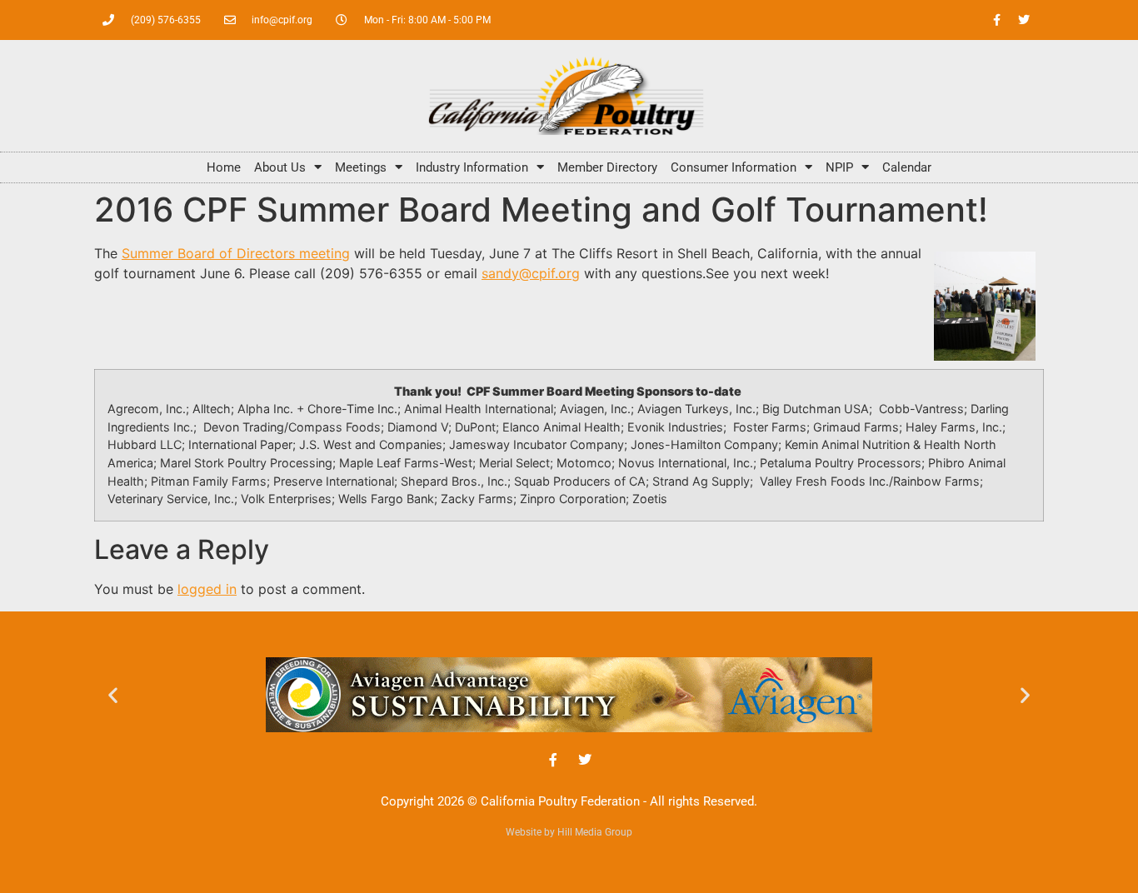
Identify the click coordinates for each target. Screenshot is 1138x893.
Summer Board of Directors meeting (236, 253)
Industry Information (472, 167)
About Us (280, 167)
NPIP (839, 167)
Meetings (361, 167)
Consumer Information (733, 167)
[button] (112, 694)
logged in (207, 589)
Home (224, 167)
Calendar (906, 167)
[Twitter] (1024, 20)
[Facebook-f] (996, 20)
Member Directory (607, 167)
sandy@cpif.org (531, 273)
